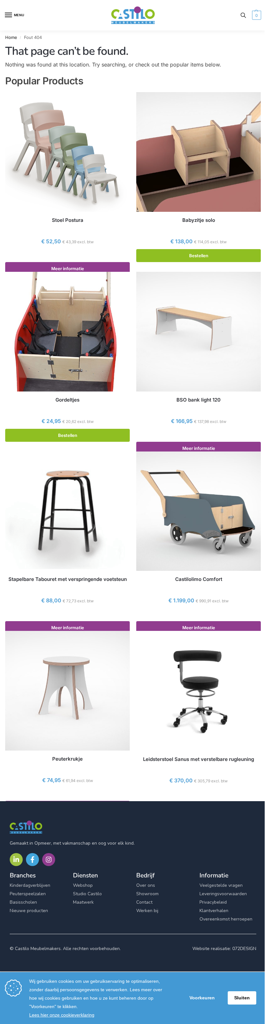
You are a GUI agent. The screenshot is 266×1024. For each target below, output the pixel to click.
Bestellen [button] (198, 255)
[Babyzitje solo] (198, 152)
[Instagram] (48, 859)
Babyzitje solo (198, 220)
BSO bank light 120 (198, 400)
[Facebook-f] (32, 859)
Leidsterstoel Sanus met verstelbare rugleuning (198, 759)
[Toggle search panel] (243, 15)
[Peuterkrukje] (67, 691)
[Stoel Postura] (67, 152)
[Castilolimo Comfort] (198, 511)
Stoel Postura (67, 220)
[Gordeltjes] (67, 332)
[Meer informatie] (67, 255)
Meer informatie (67, 268)
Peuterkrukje (67, 759)
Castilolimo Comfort (198, 579)
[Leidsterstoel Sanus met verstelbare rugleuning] (198, 691)
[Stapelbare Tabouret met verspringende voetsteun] (67, 511)
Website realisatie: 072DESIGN (224, 949)
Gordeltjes (67, 400)
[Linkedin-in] (16, 859)
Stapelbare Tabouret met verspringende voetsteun (67, 579)
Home (11, 37)
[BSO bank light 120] (198, 332)
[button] (255, 15)
